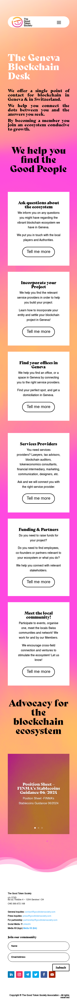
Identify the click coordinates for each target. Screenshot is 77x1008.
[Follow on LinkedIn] (11, 974)
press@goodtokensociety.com (37, 916)
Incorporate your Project (38, 284)
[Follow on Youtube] (52, 974)
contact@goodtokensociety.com (40, 912)
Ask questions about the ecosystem (38, 204)
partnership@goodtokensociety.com (40, 920)
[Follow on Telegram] (27, 974)
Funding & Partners (38, 529)
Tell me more (38, 252)
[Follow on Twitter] (35, 974)
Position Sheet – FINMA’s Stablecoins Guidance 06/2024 (38, 788)
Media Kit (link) (30, 928)
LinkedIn (27, 924)
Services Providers (38, 443)
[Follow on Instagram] (19, 974)
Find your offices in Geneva (38, 364)
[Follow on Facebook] (44, 974)
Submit (61, 967)
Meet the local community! (38, 615)
